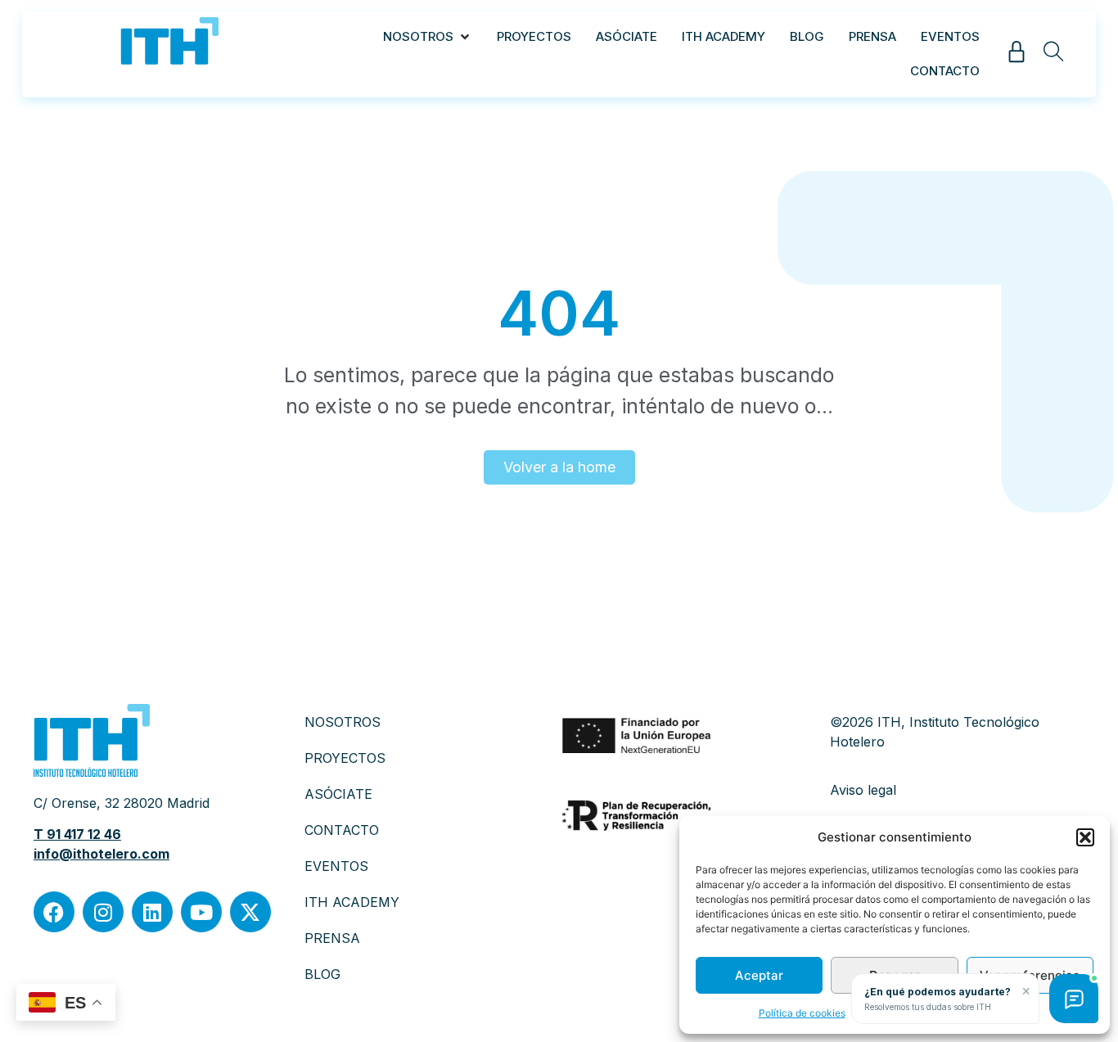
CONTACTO (341, 830)
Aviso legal (863, 790)
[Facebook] (54, 911)
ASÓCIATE (338, 794)
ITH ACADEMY (351, 902)
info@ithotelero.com (101, 854)
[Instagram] (103, 911)
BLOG (322, 974)
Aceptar (759, 975)
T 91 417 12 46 (77, 834)
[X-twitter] (250, 911)
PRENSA (332, 938)
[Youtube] (201, 911)
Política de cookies (802, 1013)
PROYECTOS (344, 758)
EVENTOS (336, 866)
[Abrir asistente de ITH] (1073, 998)
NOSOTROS (342, 722)
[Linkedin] (152, 911)
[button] (1085, 837)
